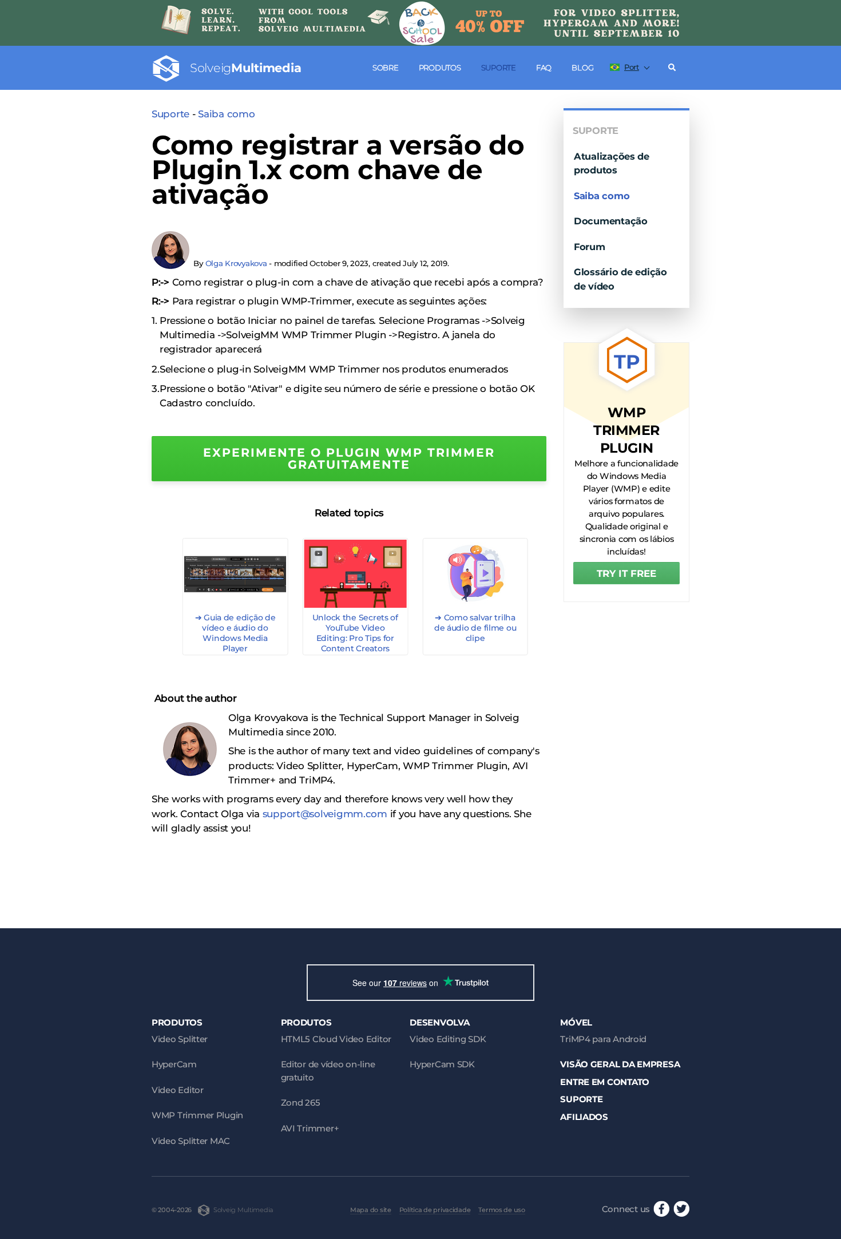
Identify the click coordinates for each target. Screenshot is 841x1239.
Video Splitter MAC (191, 1140)
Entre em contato (604, 1081)
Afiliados (584, 1116)
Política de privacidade (435, 1210)
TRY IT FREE (626, 573)
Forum (589, 246)
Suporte (498, 67)
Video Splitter (180, 1039)
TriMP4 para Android (603, 1039)
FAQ (544, 67)
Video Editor (178, 1089)
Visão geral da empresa (620, 1064)
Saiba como (226, 114)
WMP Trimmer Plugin (197, 1115)
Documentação (611, 221)
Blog (582, 67)
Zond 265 (300, 1102)
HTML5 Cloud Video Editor (336, 1039)
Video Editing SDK (448, 1039)
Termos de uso (501, 1210)
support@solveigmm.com (325, 814)
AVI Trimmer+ (310, 1128)
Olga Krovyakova (236, 263)
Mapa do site (370, 1210)
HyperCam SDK (442, 1064)
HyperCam (174, 1064)
